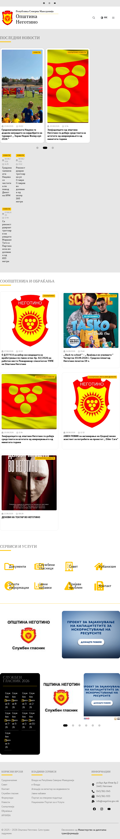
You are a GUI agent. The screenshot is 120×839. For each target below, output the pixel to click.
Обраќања (6, 811)
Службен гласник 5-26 (15, 720)
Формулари (7, 798)
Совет (4, 785)
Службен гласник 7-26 (8, 720)
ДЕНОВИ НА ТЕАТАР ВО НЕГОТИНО (21, 517)
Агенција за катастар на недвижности (50, 789)
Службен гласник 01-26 (32, 720)
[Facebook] (44, 3)
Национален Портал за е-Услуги (47, 802)
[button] (37, 148)
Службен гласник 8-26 (15, 700)
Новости (5, 802)
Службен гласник (9, 793)
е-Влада (35, 785)
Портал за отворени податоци (46, 798)
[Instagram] (49, 3)
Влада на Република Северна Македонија (52, 780)
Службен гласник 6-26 (8, 700)
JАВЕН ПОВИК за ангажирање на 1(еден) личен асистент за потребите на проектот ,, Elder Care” (91, 439)
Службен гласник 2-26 (32, 700)
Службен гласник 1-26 (25, 720)
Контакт (5, 789)
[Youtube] (54, 3)
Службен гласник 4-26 (8, 740)
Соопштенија (7, 807)
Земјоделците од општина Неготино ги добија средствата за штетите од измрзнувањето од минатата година (28, 439)
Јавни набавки (38, 793)
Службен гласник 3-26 (25, 700)
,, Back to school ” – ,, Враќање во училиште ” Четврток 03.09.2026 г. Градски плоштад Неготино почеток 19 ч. (88, 358)
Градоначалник (9, 780)
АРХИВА (6, 815)
